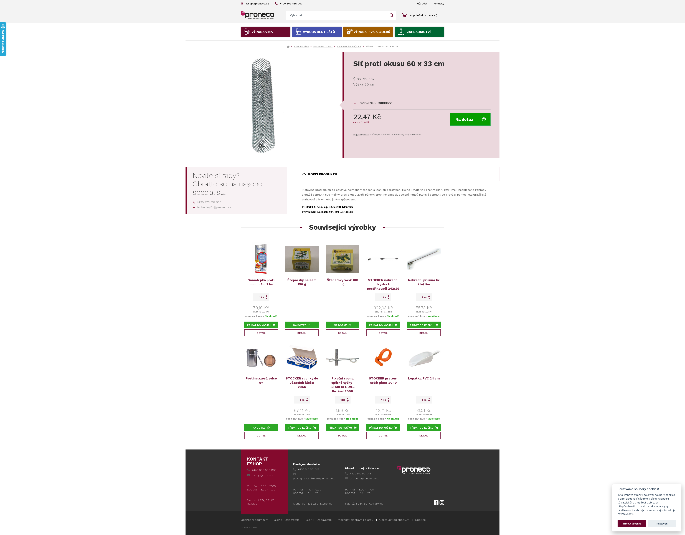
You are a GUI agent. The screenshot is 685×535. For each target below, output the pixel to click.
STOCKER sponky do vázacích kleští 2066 (302, 382)
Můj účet (422, 3)
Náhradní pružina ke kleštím (424, 282)
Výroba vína (262, 32)
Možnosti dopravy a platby (355, 519)
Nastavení (662, 523)
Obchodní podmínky (254, 519)
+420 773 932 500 (209, 202)
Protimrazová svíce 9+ (261, 380)
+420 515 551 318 (360, 473)
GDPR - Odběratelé (287, 519)
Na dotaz (464, 119)
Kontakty (438, 3)
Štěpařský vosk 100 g (342, 282)
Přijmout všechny (631, 523)
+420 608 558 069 (291, 3)
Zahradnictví (419, 32)
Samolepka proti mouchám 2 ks (261, 282)
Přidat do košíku (259, 325)
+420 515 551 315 (308, 469)
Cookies (420, 519)
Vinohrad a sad (323, 46)
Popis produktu (322, 174)
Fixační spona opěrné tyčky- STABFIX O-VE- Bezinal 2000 (343, 384)
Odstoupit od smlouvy (394, 519)
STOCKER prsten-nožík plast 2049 (383, 380)
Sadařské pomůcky (349, 46)
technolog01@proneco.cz (214, 207)
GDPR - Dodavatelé (319, 519)
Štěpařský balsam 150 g (301, 282)
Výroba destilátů (319, 32)
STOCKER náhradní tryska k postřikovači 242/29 (383, 284)
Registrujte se (361, 134)
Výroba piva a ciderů (372, 32)
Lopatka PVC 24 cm (424, 378)
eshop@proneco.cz (257, 3)
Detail (261, 333)
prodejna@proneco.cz (364, 478)
